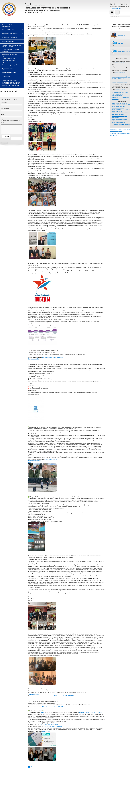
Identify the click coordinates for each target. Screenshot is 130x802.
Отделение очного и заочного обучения (11, 50)
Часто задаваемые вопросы (122, 124)
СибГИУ (42, 712)
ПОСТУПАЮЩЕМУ (8, 29)
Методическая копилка (9, 72)
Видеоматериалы (7, 68)
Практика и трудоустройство (10, 65)
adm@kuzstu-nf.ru (116, 8)
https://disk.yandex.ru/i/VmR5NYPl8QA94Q (62, 696)
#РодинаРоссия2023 (33, 359)
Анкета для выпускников (118, 122)
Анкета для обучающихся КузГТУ (121, 104)
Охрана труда (6, 76)
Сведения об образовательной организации (11, 25)
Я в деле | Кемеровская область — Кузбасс (90, 712)
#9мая (29, 462)
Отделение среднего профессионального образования (8, 60)
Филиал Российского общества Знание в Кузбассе (11, 45)
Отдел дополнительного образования (9, 55)
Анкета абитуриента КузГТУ (119, 103)
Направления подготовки (10, 37)
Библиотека (122, 35)
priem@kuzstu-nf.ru (120, 62)
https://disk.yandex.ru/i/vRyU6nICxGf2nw (53, 707)
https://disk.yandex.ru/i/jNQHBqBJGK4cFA (53, 357)
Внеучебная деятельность (10, 33)
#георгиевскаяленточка (50, 459)
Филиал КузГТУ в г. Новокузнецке (50, 724)
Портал (120, 43)
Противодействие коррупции (119, 82)
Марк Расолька (46, 731)
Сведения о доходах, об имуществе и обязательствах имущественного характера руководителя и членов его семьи (11, 84)
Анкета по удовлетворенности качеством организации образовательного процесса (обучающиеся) (120, 115)
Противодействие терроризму (120, 92)
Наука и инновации (8, 41)
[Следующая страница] (37, 767)
